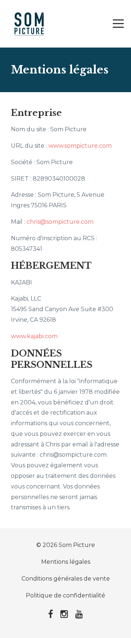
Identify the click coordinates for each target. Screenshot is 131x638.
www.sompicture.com (80, 145)
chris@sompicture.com (60, 221)
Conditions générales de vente (65, 578)
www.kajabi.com (34, 336)
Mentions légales (65, 561)
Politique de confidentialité (65, 595)
